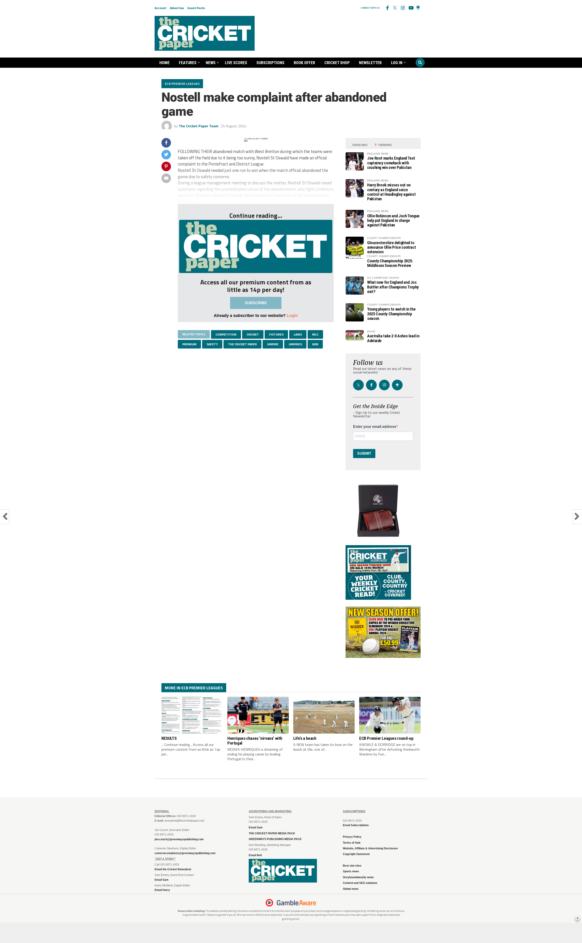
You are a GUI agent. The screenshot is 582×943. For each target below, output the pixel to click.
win (315, 344)
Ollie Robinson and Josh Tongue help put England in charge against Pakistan (393, 220)
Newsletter (370, 62)
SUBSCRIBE (256, 303)
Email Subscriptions (356, 825)
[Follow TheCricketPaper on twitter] (394, 8)
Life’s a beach (304, 738)
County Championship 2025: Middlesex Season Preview (390, 263)
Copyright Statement (356, 854)
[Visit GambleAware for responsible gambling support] (296, 902)
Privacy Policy (352, 836)
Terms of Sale (352, 842)
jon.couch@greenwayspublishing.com (179, 839)
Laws (298, 334)
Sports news (351, 871)
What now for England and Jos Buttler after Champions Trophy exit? (393, 287)
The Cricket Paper (242, 344)
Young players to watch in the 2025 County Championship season (391, 314)
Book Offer (304, 62)
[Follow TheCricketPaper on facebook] (387, 8)
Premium (189, 344)
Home (164, 62)
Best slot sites (352, 865)
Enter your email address (374, 427)
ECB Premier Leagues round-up (386, 738)
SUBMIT (364, 453)
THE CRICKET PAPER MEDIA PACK (272, 833)
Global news (351, 888)
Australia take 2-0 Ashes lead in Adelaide (393, 338)
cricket (253, 334)
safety (212, 344)
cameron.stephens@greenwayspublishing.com (185, 853)
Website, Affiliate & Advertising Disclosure (370, 848)
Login (292, 315)
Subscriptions (270, 62)
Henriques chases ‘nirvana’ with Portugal (254, 741)
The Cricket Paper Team (198, 126)
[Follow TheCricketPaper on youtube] (410, 8)
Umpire (272, 344)
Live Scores (236, 62)
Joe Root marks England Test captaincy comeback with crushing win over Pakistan (391, 163)
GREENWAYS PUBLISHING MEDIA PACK (275, 839)
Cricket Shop (337, 62)
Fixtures (276, 334)
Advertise (177, 7)
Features (187, 62)
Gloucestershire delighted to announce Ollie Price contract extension (391, 247)
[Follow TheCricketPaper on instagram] (402, 8)
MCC (315, 334)
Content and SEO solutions (360, 883)
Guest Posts (196, 7)
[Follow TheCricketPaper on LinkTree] (418, 7)
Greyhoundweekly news (358, 877)
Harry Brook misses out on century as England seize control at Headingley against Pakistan (391, 192)
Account (160, 7)
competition (226, 334)
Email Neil (255, 855)
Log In (396, 62)
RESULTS (168, 738)
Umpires (295, 344)
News (211, 62)
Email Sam (256, 827)
